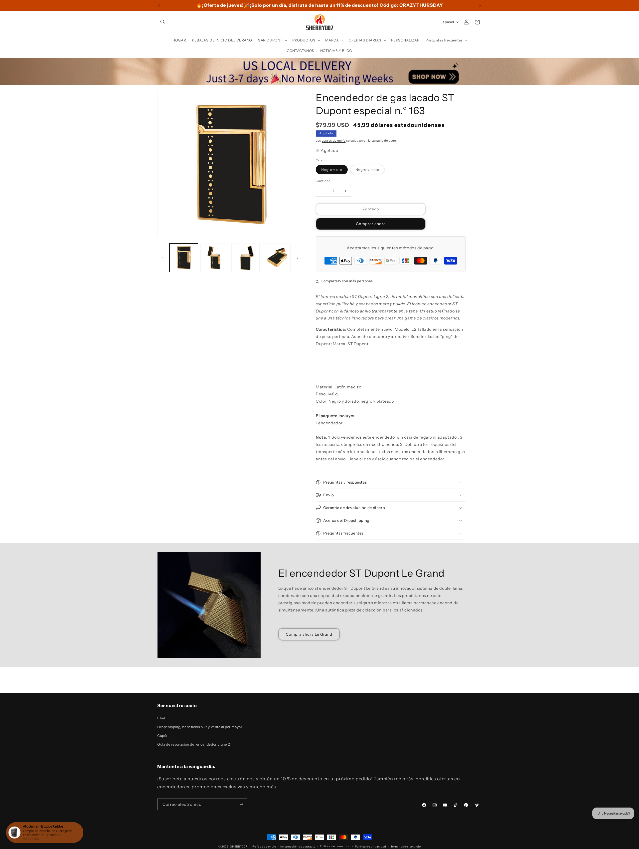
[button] (162, 21)
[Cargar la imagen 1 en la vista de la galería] (183, 258)
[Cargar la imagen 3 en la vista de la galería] (245, 258)
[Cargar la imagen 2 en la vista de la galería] (214, 258)
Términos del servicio (406, 846)
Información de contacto (297, 846)
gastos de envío (334, 140)
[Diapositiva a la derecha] (297, 257)
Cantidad (323, 181)
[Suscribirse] (241, 804)
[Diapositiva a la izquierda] (162, 257)
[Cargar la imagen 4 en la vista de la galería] (276, 258)
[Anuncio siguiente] (480, 5)
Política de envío (264, 846)
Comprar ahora (371, 224)
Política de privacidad (370, 846)
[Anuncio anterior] (159, 5)
